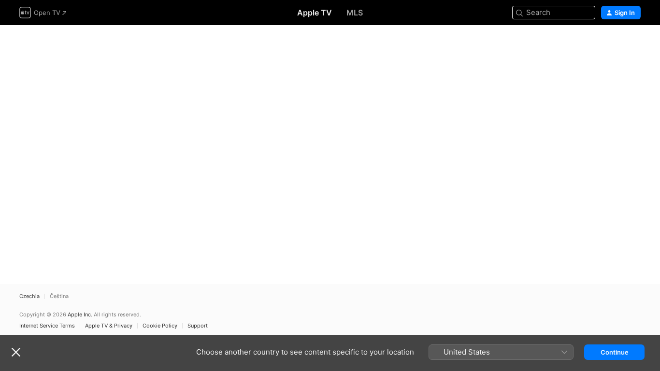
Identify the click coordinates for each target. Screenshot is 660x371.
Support (197, 325)
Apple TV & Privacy (108, 325)
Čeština (59, 296)
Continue (615, 352)
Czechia (29, 296)
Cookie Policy (160, 325)
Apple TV (314, 12)
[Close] (16, 352)
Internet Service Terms (47, 325)
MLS (354, 12)
